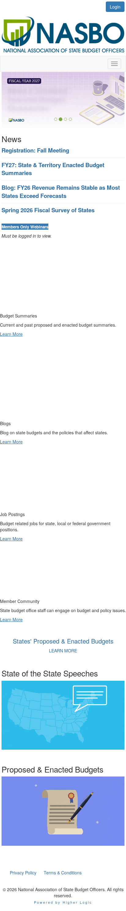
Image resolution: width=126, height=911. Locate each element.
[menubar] (45, 872)
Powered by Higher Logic (63, 902)
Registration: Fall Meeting (35, 150)
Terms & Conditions (63, 873)
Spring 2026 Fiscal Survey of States (48, 210)
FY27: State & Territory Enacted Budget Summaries (53, 169)
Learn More (11, 334)
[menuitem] (23, 872)
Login (115, 7)
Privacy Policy (23, 873)
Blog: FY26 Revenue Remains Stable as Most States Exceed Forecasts (61, 191)
